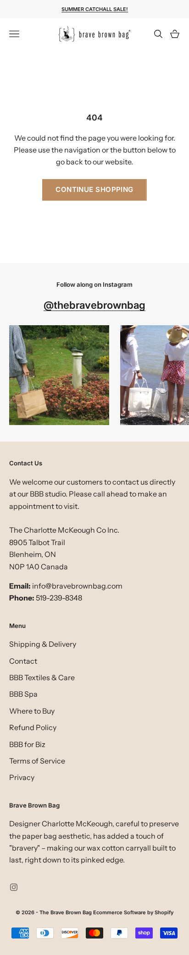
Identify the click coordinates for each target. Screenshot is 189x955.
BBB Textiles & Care (42, 677)
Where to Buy (32, 710)
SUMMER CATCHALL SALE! (94, 9)
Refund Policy (32, 727)
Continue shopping (94, 189)
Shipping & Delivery (42, 644)
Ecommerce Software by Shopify (133, 912)
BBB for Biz (27, 744)
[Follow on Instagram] (13, 887)
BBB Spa (23, 694)
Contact (23, 661)
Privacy (21, 777)
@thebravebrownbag (94, 305)
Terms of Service (37, 760)
